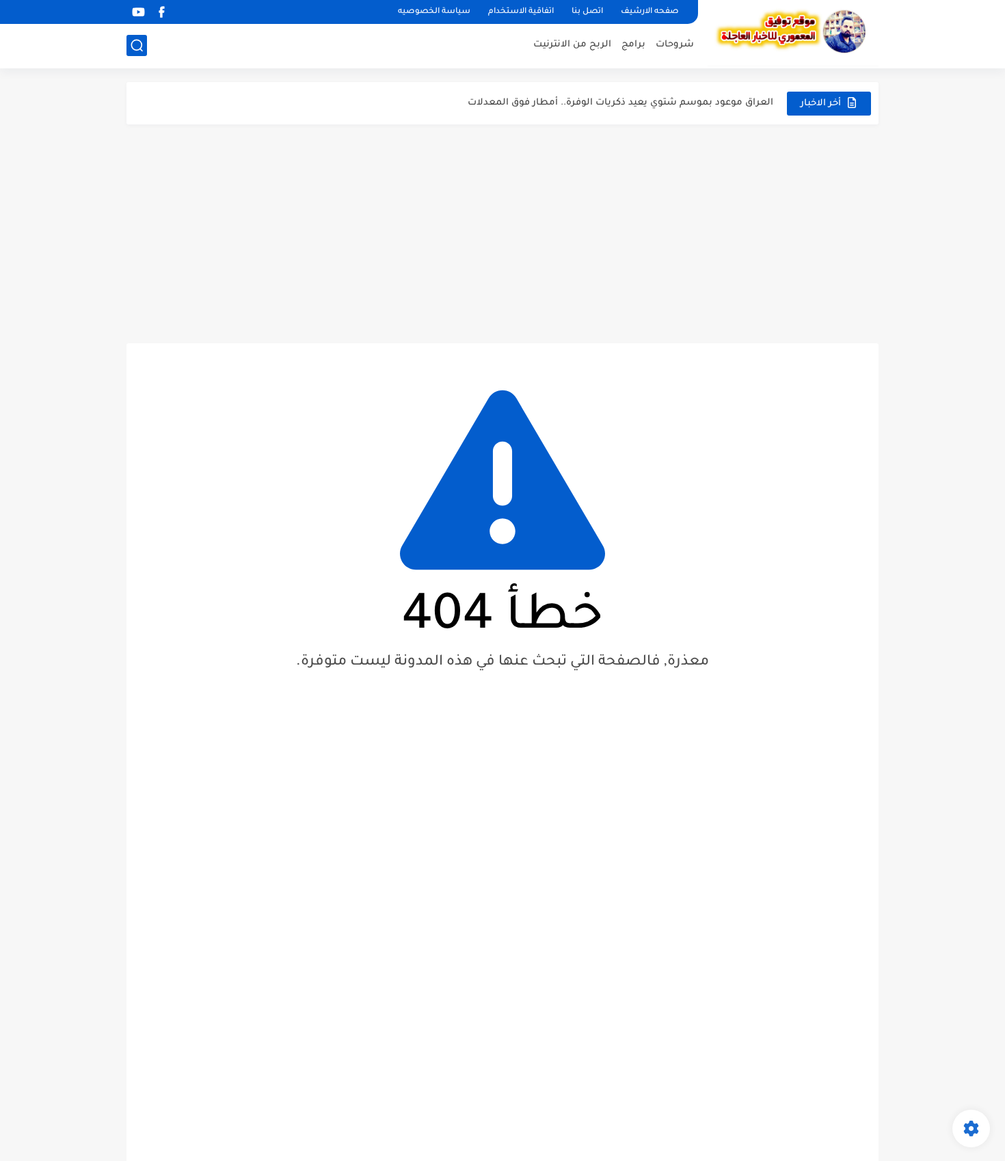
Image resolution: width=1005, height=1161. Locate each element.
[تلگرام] (184, 12)
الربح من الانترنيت (572, 45)
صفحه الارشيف (650, 12)
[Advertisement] (502, 234)
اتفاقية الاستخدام (521, 12)
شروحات (675, 45)
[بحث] (136, 45)
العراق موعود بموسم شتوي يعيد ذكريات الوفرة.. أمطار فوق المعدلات (620, 103)
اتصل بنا (587, 12)
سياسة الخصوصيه (434, 12)
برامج (633, 45)
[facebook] (161, 12)
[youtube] (138, 12)
